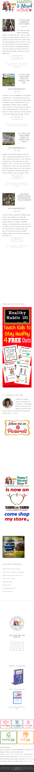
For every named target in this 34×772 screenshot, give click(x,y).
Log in (21, 769)
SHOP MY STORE (17, 648)
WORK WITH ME (17, 643)
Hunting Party (7, 585)
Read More (15, 413)
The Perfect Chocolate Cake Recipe (14, 572)
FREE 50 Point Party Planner (11, 569)
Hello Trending (15, 768)
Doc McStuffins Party (9, 588)
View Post (17, 57)
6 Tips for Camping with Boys (24, 22)
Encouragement (11, 63)
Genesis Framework (28, 768)
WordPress (15, 769)
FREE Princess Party (9, 578)
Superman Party (7, 582)
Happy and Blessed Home (17, 6)
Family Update (21, 65)
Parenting (17, 67)
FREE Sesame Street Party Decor (13, 575)
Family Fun (11, 65)
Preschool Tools (21, 125)
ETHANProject (23, 63)
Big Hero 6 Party (8, 591)
